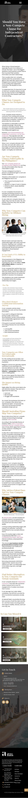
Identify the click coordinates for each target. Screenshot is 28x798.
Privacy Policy (18, 780)
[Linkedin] (7, 702)
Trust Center (17, 782)
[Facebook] (3, 702)
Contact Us (17, 776)
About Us (17, 778)
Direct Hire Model (19, 773)
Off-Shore (17, 771)
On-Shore (17, 769)
